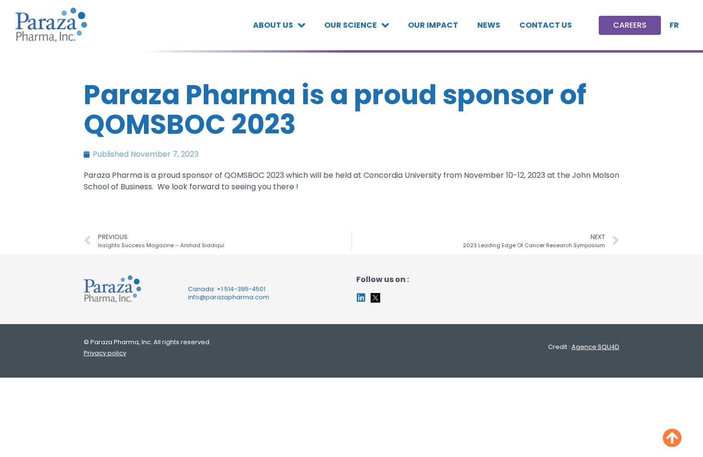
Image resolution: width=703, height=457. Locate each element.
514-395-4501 (244, 289)
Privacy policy (105, 353)
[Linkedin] (361, 298)
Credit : (583, 347)
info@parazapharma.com (228, 297)
